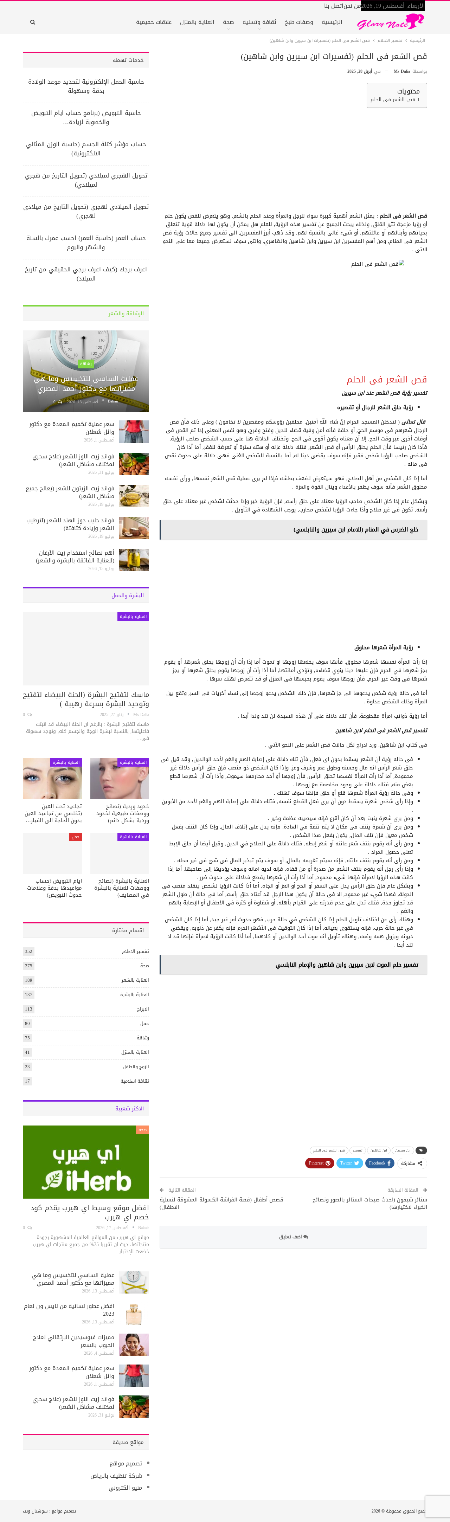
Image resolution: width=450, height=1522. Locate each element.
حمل (75, 837)
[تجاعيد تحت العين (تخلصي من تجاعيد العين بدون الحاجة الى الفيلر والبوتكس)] (52, 778)
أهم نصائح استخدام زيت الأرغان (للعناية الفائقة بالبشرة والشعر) (75, 556)
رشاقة (86, 364)
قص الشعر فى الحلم (393, 100)
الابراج (143, 1009)
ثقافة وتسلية (259, 22)
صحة (228, 22)
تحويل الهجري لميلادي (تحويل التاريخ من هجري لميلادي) (86, 180)
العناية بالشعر (135, 980)
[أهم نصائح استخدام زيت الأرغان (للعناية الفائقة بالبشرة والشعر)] (134, 560)
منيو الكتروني (125, 1487)
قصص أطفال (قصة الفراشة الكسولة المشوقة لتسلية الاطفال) (221, 1203)
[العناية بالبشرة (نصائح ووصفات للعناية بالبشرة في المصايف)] (119, 853)
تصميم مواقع (125, 1463)
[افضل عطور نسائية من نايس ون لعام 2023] (134, 1313)
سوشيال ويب (35, 1511)
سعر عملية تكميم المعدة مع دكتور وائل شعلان (71, 428)
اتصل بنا (333, 5)
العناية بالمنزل (197, 22)
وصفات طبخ (299, 22)
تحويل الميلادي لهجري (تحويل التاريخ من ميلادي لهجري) (86, 211)
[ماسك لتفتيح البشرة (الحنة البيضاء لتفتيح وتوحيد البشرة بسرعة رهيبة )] (86, 648)
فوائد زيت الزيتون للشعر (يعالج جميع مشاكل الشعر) (70, 492)
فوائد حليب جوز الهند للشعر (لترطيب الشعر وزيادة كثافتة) (70, 524)
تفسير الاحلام (135, 951)
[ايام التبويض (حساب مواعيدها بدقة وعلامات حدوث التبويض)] (52, 853)
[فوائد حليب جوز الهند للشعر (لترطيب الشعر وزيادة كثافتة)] (134, 528)
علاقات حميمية (154, 22)
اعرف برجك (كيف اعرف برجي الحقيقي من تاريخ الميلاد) (86, 274)
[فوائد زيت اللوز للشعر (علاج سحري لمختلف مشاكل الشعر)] (134, 464)
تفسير (357, 1150)
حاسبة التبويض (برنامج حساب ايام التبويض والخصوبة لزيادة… (86, 117)
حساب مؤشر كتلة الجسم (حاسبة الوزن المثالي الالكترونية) (86, 148)
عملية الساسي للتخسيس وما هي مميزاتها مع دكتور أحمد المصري (86, 383)
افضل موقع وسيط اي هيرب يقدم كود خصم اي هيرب (90, 1212)
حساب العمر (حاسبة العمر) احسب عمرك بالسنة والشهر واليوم (86, 242)
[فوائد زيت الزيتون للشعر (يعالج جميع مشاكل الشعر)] (134, 496)
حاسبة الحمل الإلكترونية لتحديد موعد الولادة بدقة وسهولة (86, 86)
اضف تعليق (291, 1236)
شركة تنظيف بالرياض (116, 1475)
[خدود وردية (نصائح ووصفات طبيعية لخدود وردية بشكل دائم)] (119, 778)
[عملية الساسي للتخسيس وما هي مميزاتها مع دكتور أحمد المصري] (86, 371)
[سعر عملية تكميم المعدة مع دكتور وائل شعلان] (134, 431)
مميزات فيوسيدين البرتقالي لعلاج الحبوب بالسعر (73, 1341)
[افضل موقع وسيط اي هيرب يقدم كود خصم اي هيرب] (86, 1162)
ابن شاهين (379, 1150)
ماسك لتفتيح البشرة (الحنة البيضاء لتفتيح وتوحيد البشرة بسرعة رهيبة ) (86, 699)
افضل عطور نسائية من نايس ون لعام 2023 (69, 1310)
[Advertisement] (294, 162)
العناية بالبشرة (133, 616)
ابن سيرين (403, 1150)
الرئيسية (332, 22)
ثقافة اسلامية (135, 1081)
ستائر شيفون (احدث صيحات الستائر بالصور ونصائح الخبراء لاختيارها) (370, 1203)
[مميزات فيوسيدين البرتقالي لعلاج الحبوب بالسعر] (134, 1345)
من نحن (352, 5)
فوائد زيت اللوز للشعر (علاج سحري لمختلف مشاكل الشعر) (73, 460)
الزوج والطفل (136, 1066)
